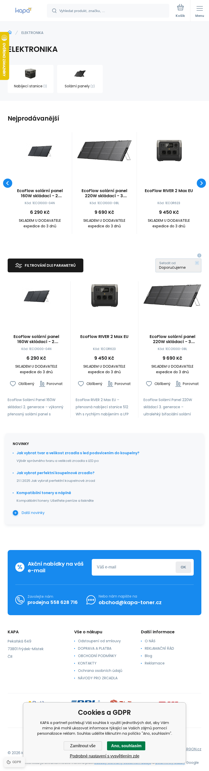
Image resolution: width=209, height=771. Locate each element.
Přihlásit (183, 567)
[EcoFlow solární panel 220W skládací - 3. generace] (104, 150)
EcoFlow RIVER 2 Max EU (169, 191)
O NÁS (150, 641)
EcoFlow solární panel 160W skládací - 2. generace (40, 193)
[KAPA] (10, 32)
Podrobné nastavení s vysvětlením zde (104, 756)
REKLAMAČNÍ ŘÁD (159, 648)
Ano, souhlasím (126, 746)
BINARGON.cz (190, 749)
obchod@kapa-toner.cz (130, 602)
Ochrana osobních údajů (100, 670)
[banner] (24, 11)
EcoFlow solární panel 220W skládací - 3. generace (104, 193)
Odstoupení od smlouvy (99, 641)
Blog (148, 655)
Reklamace (155, 663)
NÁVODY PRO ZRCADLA (97, 678)
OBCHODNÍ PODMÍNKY (97, 655)
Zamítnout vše (83, 746)
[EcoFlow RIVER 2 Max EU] (169, 150)
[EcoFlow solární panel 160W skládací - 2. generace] (40, 150)
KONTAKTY (87, 663)
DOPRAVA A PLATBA (94, 648)
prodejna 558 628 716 (53, 602)
